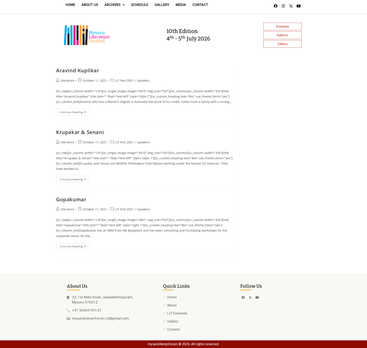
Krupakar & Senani (80, 132)
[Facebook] (275, 6)
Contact (200, 5)
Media (181, 5)
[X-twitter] (291, 6)
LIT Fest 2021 (124, 80)
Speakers (143, 80)
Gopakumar (71, 199)
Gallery (162, 5)
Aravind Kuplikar (77, 70)
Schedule (139, 5)
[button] (114, 5)
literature (67, 80)
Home (70, 5)
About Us (90, 5)
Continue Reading (75, 111)
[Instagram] (283, 6)
